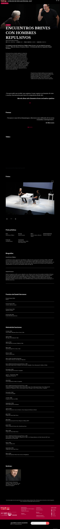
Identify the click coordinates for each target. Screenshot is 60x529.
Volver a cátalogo (5, 3)
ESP (56, 0)
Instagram (54, 509)
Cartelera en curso (39, 513)
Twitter (53, 511)
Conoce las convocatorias (40, 516)
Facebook (54, 510)
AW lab (58, 528)
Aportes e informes (39, 508)
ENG (58, 0)
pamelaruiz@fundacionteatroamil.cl (33, 501)
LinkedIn (53, 514)
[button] (7, 219)
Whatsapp (54, 515)
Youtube (53, 513)
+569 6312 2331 (23, 514)
